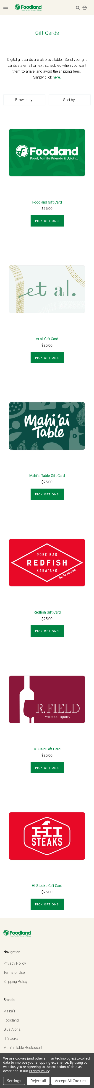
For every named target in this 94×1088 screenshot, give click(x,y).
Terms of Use (14, 972)
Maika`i (9, 1011)
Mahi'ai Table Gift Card (47, 476)
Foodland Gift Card (47, 202)
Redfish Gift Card (47, 612)
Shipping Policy (15, 981)
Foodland (11, 1020)
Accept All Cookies (70, 1080)
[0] (84, 7)
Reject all (38, 1080)
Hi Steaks (10, 1038)
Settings (14, 1080)
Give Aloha (12, 1029)
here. (57, 77)
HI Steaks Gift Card (47, 886)
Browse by (23, 100)
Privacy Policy (14, 963)
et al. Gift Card (47, 339)
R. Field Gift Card (47, 749)
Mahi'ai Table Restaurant (22, 1047)
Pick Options (47, 221)
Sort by (69, 100)
